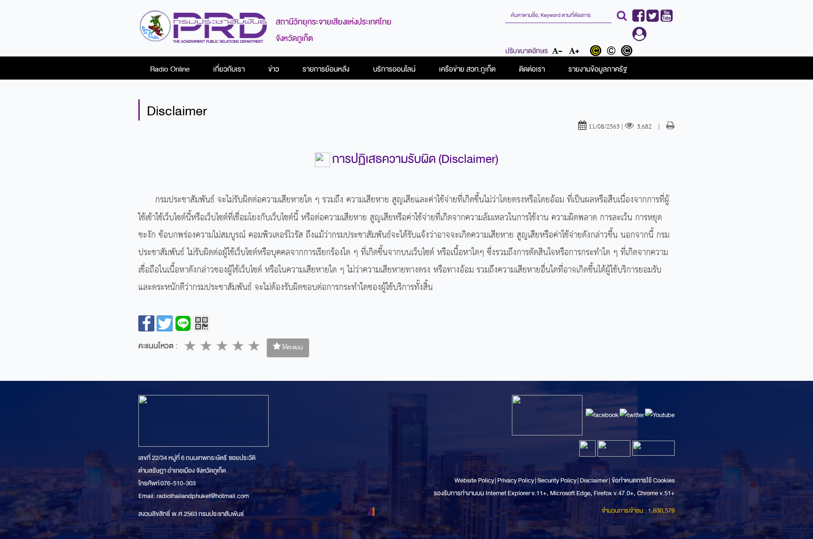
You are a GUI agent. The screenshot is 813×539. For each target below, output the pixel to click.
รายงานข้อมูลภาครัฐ (597, 69)
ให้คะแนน (292, 347)
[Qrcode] (201, 323)
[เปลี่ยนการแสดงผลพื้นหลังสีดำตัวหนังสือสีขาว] (628, 52)
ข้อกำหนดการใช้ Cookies (643, 480)
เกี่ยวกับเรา (229, 69)
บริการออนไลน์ (394, 69)
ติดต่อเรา (532, 69)
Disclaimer (594, 480)
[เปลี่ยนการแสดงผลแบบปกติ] (613, 52)
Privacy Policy (515, 480)
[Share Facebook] (146, 323)
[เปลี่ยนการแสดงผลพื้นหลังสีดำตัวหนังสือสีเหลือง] (598, 52)
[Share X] (165, 323)
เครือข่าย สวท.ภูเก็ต (467, 69)
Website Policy (474, 480)
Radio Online (170, 69)
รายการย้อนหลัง (326, 69)
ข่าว (273, 69)
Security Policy (556, 480)
